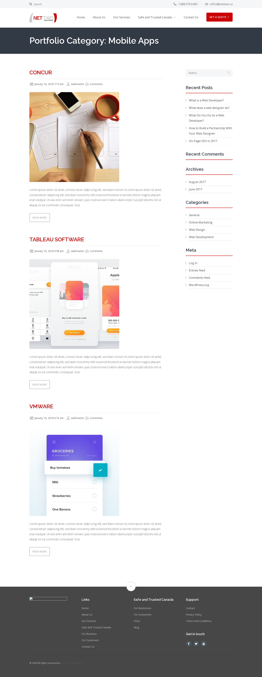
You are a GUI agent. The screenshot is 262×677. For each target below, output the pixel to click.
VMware (41, 406)
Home (81, 17)
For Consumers (142, 614)
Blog (136, 627)
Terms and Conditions (199, 621)
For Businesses (142, 608)
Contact (190, 608)
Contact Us (191, 17)
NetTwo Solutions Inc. (72, 663)
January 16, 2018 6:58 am (49, 251)
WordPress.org (199, 285)
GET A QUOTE (217, 17)
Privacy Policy (194, 614)
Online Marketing (200, 222)
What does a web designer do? (209, 108)
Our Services (121, 17)
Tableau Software (56, 239)
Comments (96, 84)
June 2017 (195, 189)
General (194, 215)
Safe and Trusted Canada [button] (155, 17)
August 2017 (197, 182)
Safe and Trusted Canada (96, 627)
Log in (193, 263)
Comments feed (199, 278)
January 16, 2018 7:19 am (49, 84)
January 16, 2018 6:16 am (49, 418)
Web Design (197, 230)
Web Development (201, 237)
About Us (99, 17)
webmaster (77, 84)
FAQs (137, 621)
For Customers (90, 640)
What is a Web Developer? (206, 100)
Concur (40, 72)
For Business (89, 633)
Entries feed (197, 270)
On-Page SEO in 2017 (203, 141)
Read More (39, 217)
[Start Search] (228, 72)
